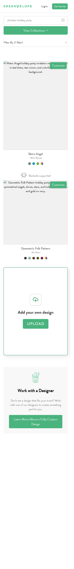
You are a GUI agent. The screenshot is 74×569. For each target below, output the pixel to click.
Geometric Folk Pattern (35, 248)
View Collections (34, 30)
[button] (36, 105)
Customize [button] (58, 65)
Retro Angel (35, 154)
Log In (44, 6)
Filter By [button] (13, 42)
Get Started (60, 6)
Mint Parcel (35, 158)
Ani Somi (35, 252)
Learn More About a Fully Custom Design (35, 421)
